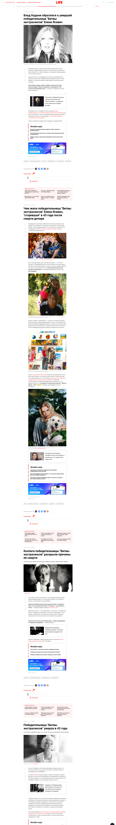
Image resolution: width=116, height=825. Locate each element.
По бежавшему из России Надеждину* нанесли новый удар (47, 540)
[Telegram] (42, 169)
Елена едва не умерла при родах (48, 229)
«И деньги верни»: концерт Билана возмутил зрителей (31, 707)
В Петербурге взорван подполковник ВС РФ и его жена (31, 534)
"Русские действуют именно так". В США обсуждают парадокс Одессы (63, 192)
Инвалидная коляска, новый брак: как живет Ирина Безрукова (63, 534)
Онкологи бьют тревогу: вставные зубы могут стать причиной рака (31, 540)
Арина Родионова (32, 672)
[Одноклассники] (47, 169)
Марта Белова (31, 498)
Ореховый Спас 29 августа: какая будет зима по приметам (63, 714)
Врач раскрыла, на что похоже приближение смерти (32, 197)
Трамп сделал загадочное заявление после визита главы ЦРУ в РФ (32, 192)
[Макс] (39, 169)
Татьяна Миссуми (32, 156)
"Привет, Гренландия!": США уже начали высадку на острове (63, 198)
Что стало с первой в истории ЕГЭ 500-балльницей (47, 191)
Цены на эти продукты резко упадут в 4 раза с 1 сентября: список (47, 198)
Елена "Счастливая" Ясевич (47, 259)
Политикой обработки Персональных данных (47, 6)
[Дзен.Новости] (36, 169)
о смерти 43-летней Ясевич (39, 374)
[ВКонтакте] (44, 169)
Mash (35, 774)
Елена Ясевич (27, 593)
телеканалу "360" (53, 607)
